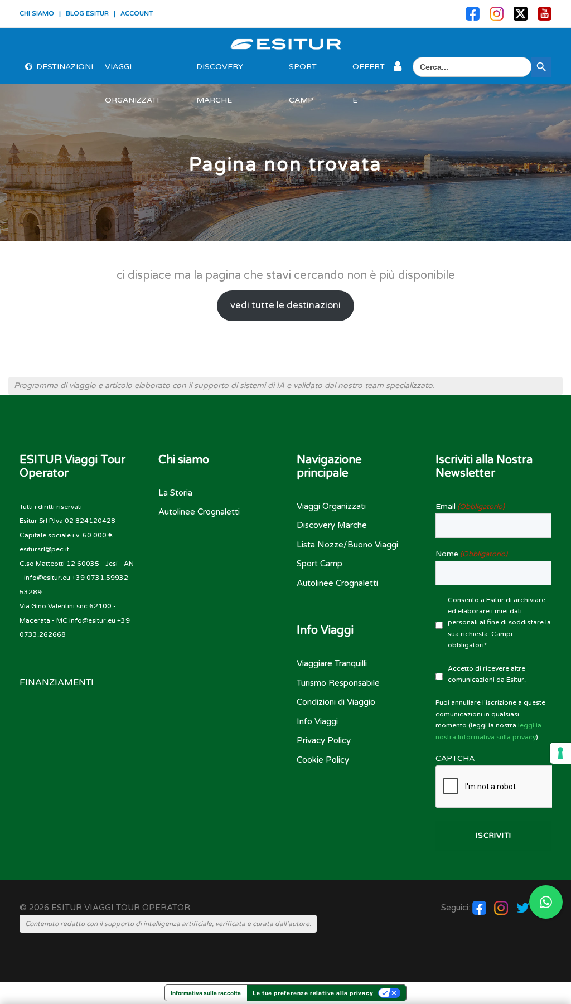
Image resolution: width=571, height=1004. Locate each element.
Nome (471, 554)
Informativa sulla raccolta (206, 993)
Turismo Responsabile (338, 683)
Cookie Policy (323, 760)
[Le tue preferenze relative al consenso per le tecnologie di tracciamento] (560, 753)
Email (470, 506)
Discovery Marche (219, 73)
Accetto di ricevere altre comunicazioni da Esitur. (487, 674)
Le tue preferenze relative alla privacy (313, 993)
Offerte (368, 73)
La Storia (175, 493)
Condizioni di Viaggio (336, 702)
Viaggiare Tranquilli (332, 663)
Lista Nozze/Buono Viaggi (347, 545)
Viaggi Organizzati (132, 73)
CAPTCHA (455, 758)
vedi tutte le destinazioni (285, 305)
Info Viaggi (317, 721)
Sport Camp (303, 73)
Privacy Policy (324, 740)
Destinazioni (64, 66)
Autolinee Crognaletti (199, 512)
